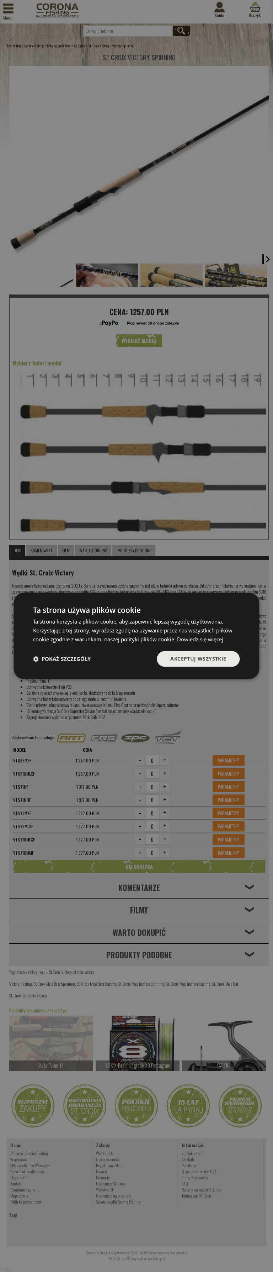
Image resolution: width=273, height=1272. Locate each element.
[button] (62, 659)
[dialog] (136, 636)
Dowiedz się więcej (200, 639)
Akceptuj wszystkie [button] (198, 658)
